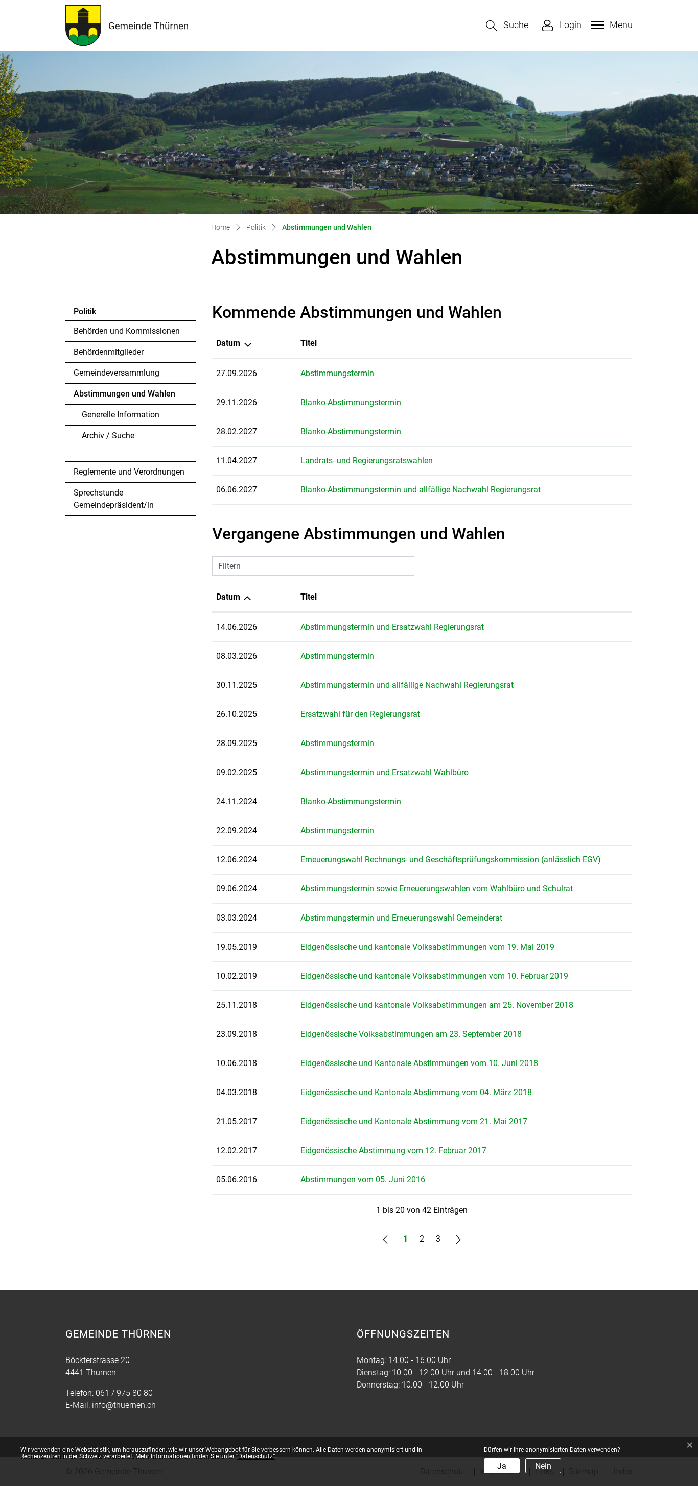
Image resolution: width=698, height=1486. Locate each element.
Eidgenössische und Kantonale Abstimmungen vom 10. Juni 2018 (419, 1063)
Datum (228, 343)
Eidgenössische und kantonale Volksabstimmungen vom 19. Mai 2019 (427, 947)
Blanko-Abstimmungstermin (350, 402)
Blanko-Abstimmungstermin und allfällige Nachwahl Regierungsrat (420, 489)
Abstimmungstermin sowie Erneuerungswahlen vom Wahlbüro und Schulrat (436, 889)
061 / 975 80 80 (124, 1393)
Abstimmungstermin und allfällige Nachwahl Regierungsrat (407, 685)
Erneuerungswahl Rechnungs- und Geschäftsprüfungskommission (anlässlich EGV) (450, 859)
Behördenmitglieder (109, 352)
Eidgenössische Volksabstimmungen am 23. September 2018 (411, 1034)
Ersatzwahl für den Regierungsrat (360, 714)
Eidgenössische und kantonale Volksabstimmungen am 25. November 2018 (436, 1005)
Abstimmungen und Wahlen (124, 396)
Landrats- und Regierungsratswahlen (366, 460)
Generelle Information (120, 414)
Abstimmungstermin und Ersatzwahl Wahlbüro (384, 772)
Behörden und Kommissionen (127, 331)
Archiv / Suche (108, 435)
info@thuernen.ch (124, 1405)
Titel (308, 343)
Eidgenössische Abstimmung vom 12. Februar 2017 (393, 1150)
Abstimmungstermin (337, 373)
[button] (507, 26)
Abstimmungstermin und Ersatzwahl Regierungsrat (392, 627)
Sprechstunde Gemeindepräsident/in (114, 499)
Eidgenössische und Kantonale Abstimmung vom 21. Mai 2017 (413, 1121)
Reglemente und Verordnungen (129, 472)
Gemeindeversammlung (116, 373)
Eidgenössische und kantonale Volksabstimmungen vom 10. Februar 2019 (434, 976)
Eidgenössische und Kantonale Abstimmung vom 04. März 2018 (416, 1092)
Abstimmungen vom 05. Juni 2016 (362, 1179)
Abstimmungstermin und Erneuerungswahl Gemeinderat (401, 918)
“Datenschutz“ (255, 1456)
